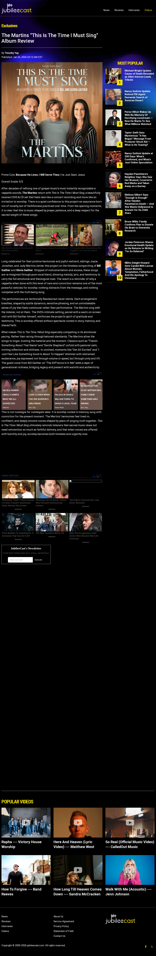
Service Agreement (64, 921)
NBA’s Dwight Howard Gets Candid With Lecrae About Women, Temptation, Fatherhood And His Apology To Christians (139, 270)
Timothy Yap (12, 52)
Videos (148, 10)
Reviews (119, 10)
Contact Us (59, 936)
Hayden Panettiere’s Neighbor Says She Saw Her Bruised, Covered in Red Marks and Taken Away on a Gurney (138, 180)
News (106, 10)
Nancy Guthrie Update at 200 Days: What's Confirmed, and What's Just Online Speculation (139, 158)
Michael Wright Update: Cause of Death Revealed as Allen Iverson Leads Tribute (139, 75)
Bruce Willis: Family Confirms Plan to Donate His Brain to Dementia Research (139, 226)
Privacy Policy (61, 926)
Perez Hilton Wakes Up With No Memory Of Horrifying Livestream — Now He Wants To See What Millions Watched (139, 118)
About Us (58, 916)
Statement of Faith (64, 931)
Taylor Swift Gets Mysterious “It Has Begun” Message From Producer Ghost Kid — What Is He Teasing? (138, 138)
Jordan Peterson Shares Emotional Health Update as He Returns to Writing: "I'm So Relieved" (139, 247)
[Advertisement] (130, 46)
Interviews (134, 10)
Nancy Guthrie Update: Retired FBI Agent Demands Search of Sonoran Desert (138, 96)
